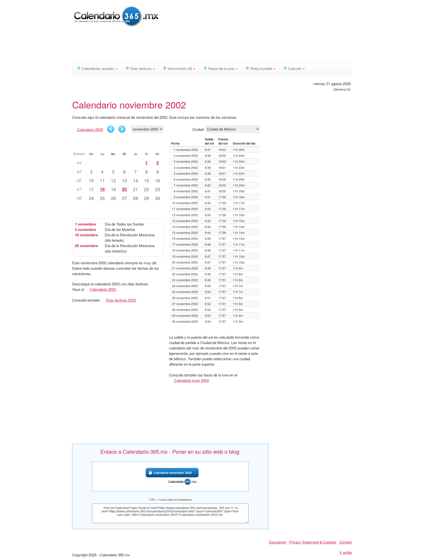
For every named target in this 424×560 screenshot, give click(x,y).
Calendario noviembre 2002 (172, 473)
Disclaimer (277, 542)
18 (102, 189)
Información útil (180, 68)
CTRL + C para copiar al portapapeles (170, 499)
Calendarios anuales (98, 68)
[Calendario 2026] (116, 15)
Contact (345, 542)
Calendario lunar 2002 (191, 380)
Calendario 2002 (90, 129)
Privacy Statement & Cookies (312, 542)
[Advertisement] (191, 45)
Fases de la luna (221, 68)
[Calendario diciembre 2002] (122, 129)
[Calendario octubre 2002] (110, 129)
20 (124, 189)
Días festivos (141, 68)
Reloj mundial (261, 68)
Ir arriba (346, 552)
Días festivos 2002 (121, 300)
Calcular (295, 68)
